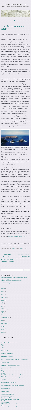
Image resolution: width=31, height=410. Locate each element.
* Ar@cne (2, 347)
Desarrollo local (3, 296)
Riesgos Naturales (4, 323)
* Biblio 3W (3, 351)
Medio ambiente (3, 309)
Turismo (2, 331)
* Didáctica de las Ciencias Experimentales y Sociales (10, 365)
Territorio (2, 328)
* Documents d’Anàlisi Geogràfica (7, 367)
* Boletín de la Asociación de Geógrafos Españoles (10, 354)
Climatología (3, 292)
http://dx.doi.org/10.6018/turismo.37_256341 (18, 236)
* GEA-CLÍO (3, 376)
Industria (2, 305)
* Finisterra (3, 373)
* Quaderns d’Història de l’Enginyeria (7, 394)
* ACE (2, 344)
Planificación (3, 318)
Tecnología (2, 326)
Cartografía (3, 288)
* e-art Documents (4, 371)
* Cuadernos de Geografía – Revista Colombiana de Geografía (12, 364)
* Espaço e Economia (4, 368)
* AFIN (2, 345)
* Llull (2, 387)
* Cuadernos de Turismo (5, 362)
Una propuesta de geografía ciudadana (7, 279)
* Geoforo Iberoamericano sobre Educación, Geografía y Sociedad (12, 377)
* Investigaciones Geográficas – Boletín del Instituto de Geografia (12, 385)
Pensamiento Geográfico (5, 317)
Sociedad (2, 325)
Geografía (2, 302)
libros (2, 308)
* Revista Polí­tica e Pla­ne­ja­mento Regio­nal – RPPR (10, 399)
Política (2, 320)
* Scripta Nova (3, 400)
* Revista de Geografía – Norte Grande (8, 396)
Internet (2, 306)
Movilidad (2, 311)
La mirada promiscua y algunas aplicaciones (8, 283)
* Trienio (2, 405)
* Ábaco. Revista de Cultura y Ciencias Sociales (9, 342)
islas (23, 248)
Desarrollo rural (3, 297)
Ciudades (13, 248)
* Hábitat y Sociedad (4, 380)
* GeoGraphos (3, 379)
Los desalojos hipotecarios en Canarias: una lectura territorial (11, 280)
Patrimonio (3, 315)
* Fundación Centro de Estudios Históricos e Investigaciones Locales (13, 374)
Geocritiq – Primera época (15, 4)
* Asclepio (2, 348)
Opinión (2, 312)
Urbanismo (3, 332)
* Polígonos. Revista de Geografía (7, 393)
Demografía (3, 294)
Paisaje (2, 314)
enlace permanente (4, 249)
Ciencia (2, 289)
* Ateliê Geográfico (4, 350)
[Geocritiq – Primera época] (15, 13)
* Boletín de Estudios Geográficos (7, 353)
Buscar (2, 268)
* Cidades (2, 358)
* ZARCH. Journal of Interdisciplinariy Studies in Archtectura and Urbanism (14, 406)
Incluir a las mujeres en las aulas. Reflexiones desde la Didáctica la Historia (14, 277)
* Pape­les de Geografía (5, 391)
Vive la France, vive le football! (6, 282)
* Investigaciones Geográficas (6, 383)
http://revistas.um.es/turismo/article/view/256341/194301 (13, 240)
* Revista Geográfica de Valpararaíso (7, 397)
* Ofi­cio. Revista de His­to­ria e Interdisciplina (9, 390)
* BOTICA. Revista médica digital (7, 356)
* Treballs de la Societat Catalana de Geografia (9, 403)
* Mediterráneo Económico (5, 388)
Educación (2, 300)
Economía (2, 299)
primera (12, 31)
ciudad (21, 248)
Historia (2, 303)
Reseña (2, 321)
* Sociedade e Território (5, 402)
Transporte (2, 329)
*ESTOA (2, 370)
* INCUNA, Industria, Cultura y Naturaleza (8, 382)
